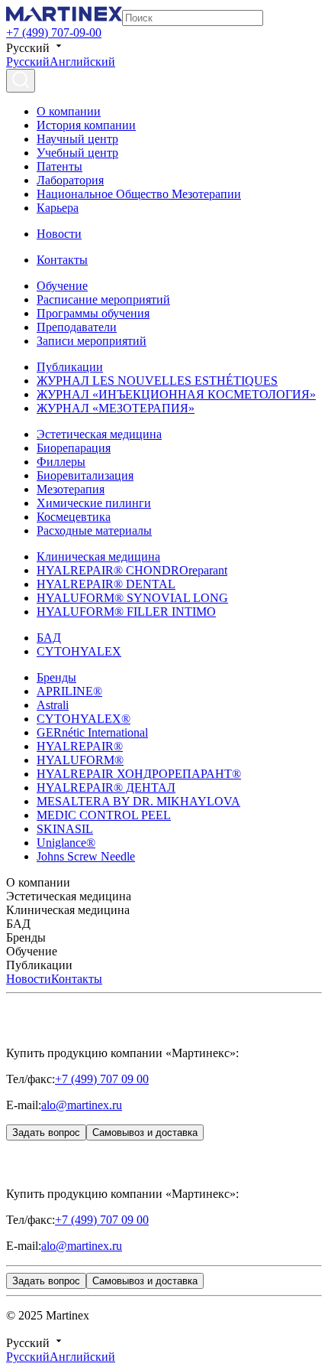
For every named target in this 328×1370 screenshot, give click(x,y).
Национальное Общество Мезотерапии (139, 193)
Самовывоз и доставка (145, 1132)
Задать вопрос (46, 1132)
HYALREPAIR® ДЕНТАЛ (106, 787)
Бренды (56, 677)
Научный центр (77, 138)
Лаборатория (70, 180)
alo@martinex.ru (81, 1104)
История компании (86, 125)
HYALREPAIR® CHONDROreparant (132, 570)
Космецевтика (74, 516)
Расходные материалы (94, 530)
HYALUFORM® (80, 759)
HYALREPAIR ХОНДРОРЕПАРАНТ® (139, 773)
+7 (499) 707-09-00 (53, 32)
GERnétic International (92, 732)
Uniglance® (66, 842)
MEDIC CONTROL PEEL (104, 815)
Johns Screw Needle (86, 856)
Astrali (53, 704)
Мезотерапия (71, 489)
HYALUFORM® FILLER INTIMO (126, 611)
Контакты (62, 259)
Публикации (70, 366)
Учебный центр (77, 152)
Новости (59, 233)
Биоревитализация (85, 475)
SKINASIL (65, 828)
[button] (164, 883)
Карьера (58, 207)
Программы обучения (93, 313)
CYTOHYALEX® (83, 718)
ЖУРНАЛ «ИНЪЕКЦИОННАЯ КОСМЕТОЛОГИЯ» (176, 394)
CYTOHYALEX (79, 651)
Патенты (59, 166)
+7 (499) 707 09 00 (102, 1078)
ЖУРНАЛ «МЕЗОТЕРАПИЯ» (116, 408)
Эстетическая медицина (99, 434)
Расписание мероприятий (103, 299)
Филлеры (61, 461)
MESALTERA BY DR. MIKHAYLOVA (138, 801)
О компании (69, 111)
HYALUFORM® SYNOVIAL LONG (132, 597)
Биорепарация (74, 447)
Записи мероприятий (91, 340)
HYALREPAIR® (80, 746)
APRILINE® (69, 691)
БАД (49, 637)
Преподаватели (77, 327)
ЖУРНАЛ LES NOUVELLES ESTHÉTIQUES (157, 380)
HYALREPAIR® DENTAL (106, 584)
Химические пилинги (94, 502)
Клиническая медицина (98, 556)
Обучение (62, 285)
